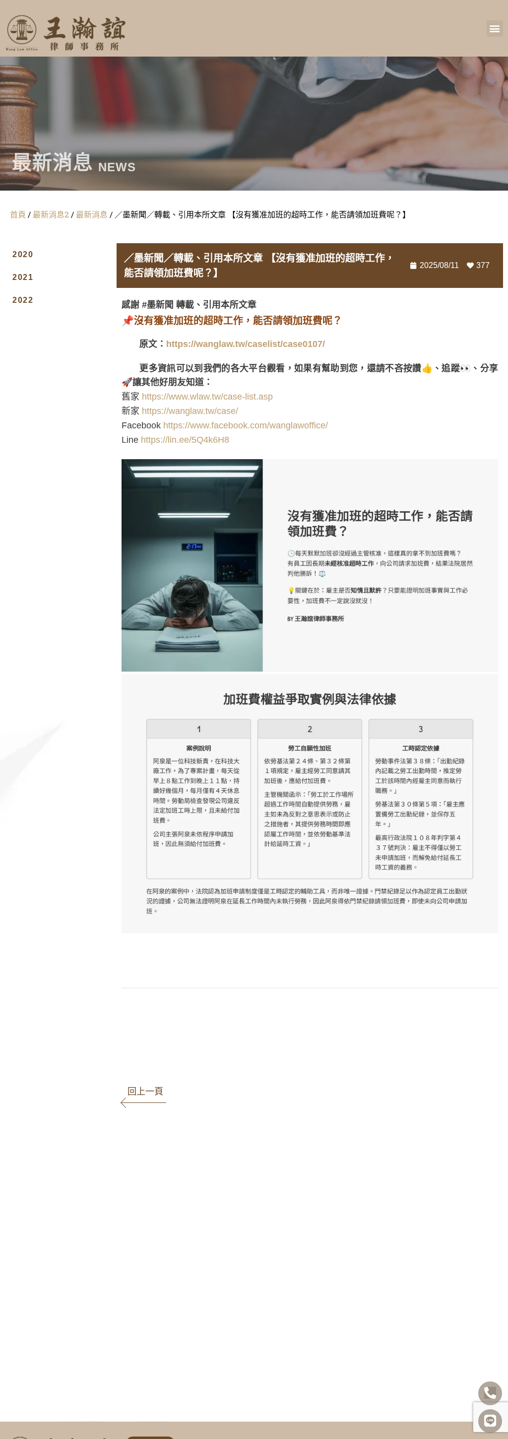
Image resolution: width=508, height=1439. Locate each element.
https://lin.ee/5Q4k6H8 (185, 440)
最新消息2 (51, 214)
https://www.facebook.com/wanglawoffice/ (245, 425)
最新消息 (92, 214)
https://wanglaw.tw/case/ (190, 411)
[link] (130, 1007)
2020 (22, 254)
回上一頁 (145, 1091)
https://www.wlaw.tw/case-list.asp (207, 397)
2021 (22, 277)
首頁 (18, 214)
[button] (495, 28)
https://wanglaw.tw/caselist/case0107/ (245, 344)
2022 (22, 300)
